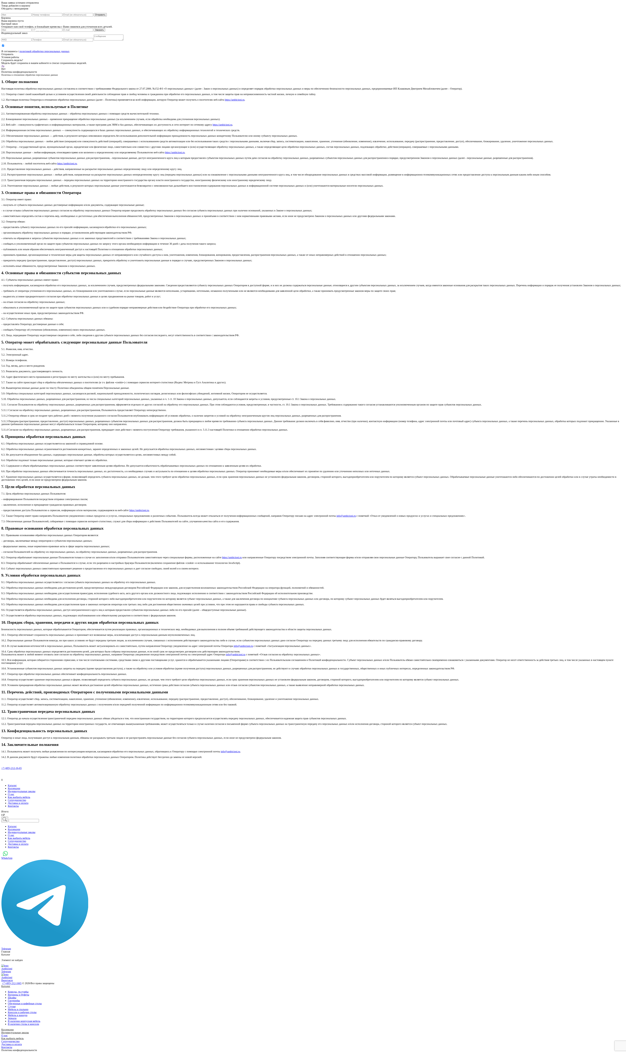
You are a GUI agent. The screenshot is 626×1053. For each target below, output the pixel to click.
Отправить (100, 15)
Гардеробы (14, 1000)
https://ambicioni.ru (235, 99)
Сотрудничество (10, 1041)
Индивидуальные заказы (15, 1032)
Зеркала (12, 1018)
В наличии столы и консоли (23, 1024)
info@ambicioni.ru (346, 515)
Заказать (99, 30)
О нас (4, 1035)
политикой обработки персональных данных (44, 51)
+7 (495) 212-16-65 (11, 768)
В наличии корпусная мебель (24, 1021)
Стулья (11, 1006)
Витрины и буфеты (18, 994)
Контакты (6, 1047)
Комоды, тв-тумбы (18, 991)
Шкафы (12, 997)
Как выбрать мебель (12, 1038)
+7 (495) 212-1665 (12, 983)
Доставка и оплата (11, 1044)
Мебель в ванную (17, 1015)
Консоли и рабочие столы (22, 1012)
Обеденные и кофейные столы (25, 1003)
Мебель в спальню (18, 1009)
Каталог (5, 986)
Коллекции (7, 1029)
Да (2, 66)
